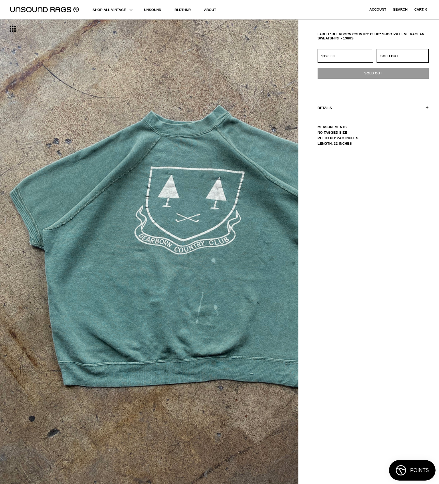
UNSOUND (152, 10)
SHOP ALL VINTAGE (109, 10)
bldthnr (183, 10)
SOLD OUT (389, 56)
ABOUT (210, 10)
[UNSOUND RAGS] (44, 9)
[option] (75, 252)
